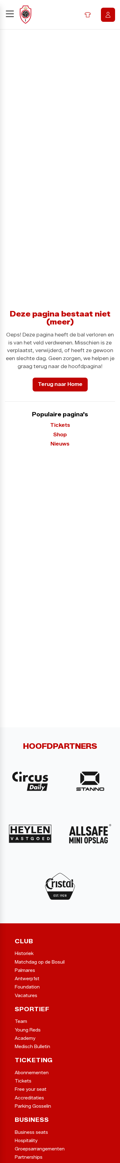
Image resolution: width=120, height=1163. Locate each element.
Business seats (31, 1132)
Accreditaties (29, 1098)
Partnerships (28, 1157)
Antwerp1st (27, 978)
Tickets (60, 425)
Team (21, 1021)
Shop (88, 15)
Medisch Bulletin (32, 1046)
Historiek (24, 953)
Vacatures (26, 995)
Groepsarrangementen (40, 1149)
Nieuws (60, 444)
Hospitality (26, 1140)
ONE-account (108, 15)
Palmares (25, 970)
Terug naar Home (60, 384)
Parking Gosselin (33, 1106)
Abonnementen (32, 1072)
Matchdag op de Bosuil (40, 962)
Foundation (27, 987)
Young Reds (28, 1030)
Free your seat (30, 1089)
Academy (25, 1038)
